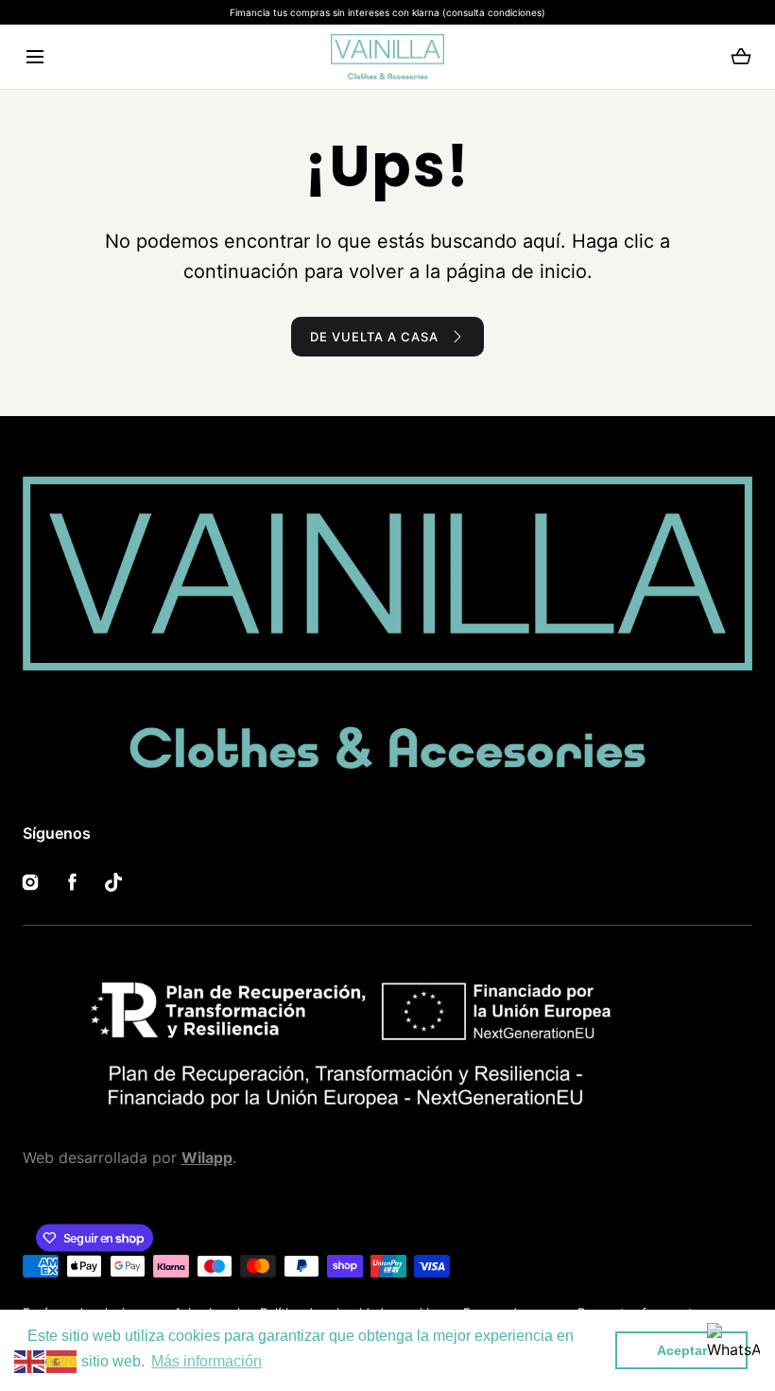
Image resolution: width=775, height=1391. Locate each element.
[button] (34, 57)
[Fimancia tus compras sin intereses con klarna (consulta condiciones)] (387, 12)
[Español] (62, 1359)
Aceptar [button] (682, 1350)
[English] (30, 1359)
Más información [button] (206, 1361)
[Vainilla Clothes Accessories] (387, 57)
